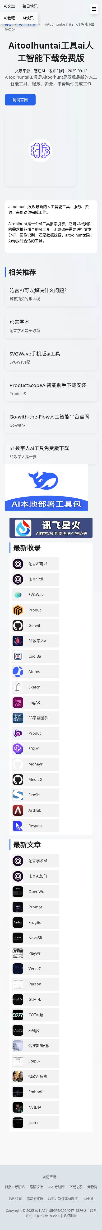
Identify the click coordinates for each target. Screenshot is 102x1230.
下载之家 (76, 1186)
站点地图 (70, 1215)
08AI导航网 (56, 1186)
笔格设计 (36, 1186)
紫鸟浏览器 (35, 1198)
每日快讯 (30, 6)
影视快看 (15, 1198)
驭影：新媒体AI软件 (63, 1198)
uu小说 (88, 1198)
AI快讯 (28, 18)
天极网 (92, 1186)
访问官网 (20, 99)
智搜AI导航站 (15, 1186)
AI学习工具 (27, 24)
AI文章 (9, 6)
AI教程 (9, 18)
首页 (8, 24)
